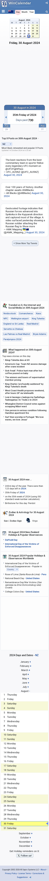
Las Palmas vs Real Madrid (17, 334)
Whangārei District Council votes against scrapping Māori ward (25, 405)
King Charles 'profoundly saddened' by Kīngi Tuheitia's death (24, 385)
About (43, 870)
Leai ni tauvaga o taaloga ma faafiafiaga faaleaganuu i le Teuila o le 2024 (25, 398)
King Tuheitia (38, 318)
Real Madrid (32, 323)
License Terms (25, 873)
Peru (44, 574)
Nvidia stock (10, 313)
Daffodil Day (11, 540)
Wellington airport (20, 318)
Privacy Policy (11, 873)
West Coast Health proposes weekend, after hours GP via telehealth (24, 391)
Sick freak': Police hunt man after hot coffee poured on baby (23, 372)
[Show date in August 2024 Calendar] (24, 32)
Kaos (38, 313)
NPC (6, 318)
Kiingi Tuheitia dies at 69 (17, 360)
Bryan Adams (39, 334)
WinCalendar (19, 3)
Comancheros (26, 313)
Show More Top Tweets (25, 243)
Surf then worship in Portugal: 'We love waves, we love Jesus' (24, 418)
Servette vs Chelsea (13, 329)
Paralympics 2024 (12, 339)
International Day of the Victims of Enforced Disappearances (22, 545)
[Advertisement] (24, 75)
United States (33, 578)
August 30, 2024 (13, 174)
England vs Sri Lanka (14, 323)
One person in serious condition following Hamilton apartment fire (26, 411)
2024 (23, 488)
